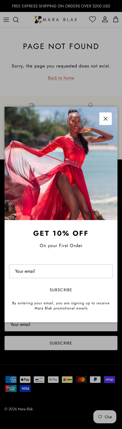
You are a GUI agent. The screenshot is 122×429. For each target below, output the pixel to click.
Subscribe (61, 290)
